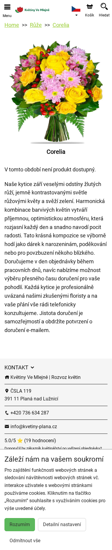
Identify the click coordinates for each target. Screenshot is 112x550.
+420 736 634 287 (29, 413)
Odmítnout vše (25, 540)
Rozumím (20, 524)
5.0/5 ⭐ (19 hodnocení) (30, 440)
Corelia (61, 25)
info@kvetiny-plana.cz (33, 426)
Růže (36, 25)
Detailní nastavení (62, 524)
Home (11, 25)
